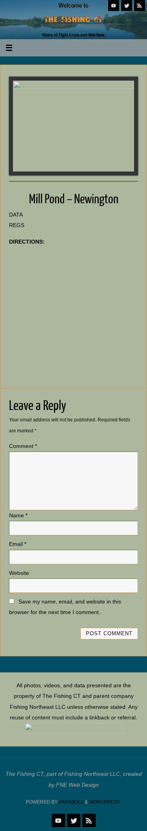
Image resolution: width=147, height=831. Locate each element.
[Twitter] (126, 5)
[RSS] (139, 5)
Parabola (71, 802)
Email (17, 544)
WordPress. (105, 802)
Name (18, 515)
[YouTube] (113, 5)
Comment (23, 446)
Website (19, 573)
